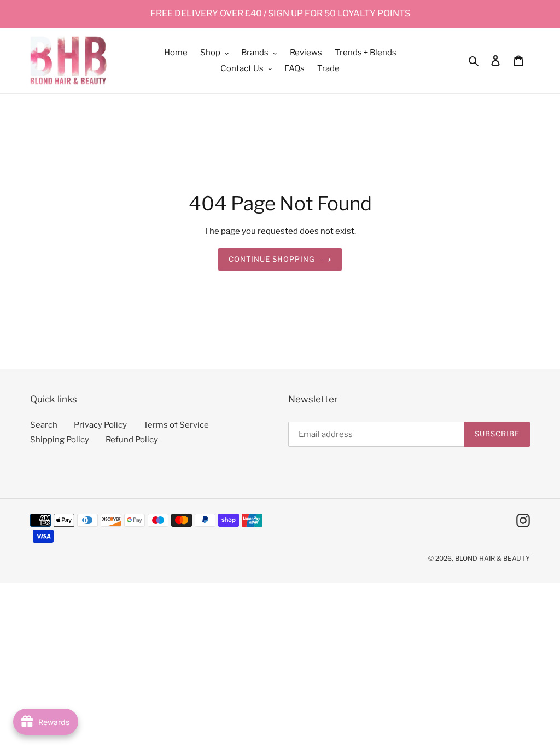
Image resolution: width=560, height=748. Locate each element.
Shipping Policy (59, 440)
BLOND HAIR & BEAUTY (492, 558)
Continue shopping (272, 259)
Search (43, 425)
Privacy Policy (100, 425)
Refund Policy (132, 440)
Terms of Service (176, 425)
